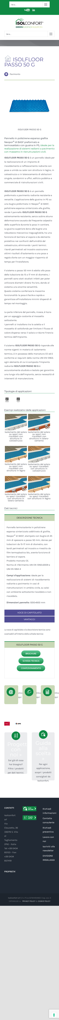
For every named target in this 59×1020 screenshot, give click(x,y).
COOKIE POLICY (44, 901)
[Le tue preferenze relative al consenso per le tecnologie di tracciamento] (54, 1015)
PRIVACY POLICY (28, 901)
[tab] (29, 517)
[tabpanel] (29, 565)
